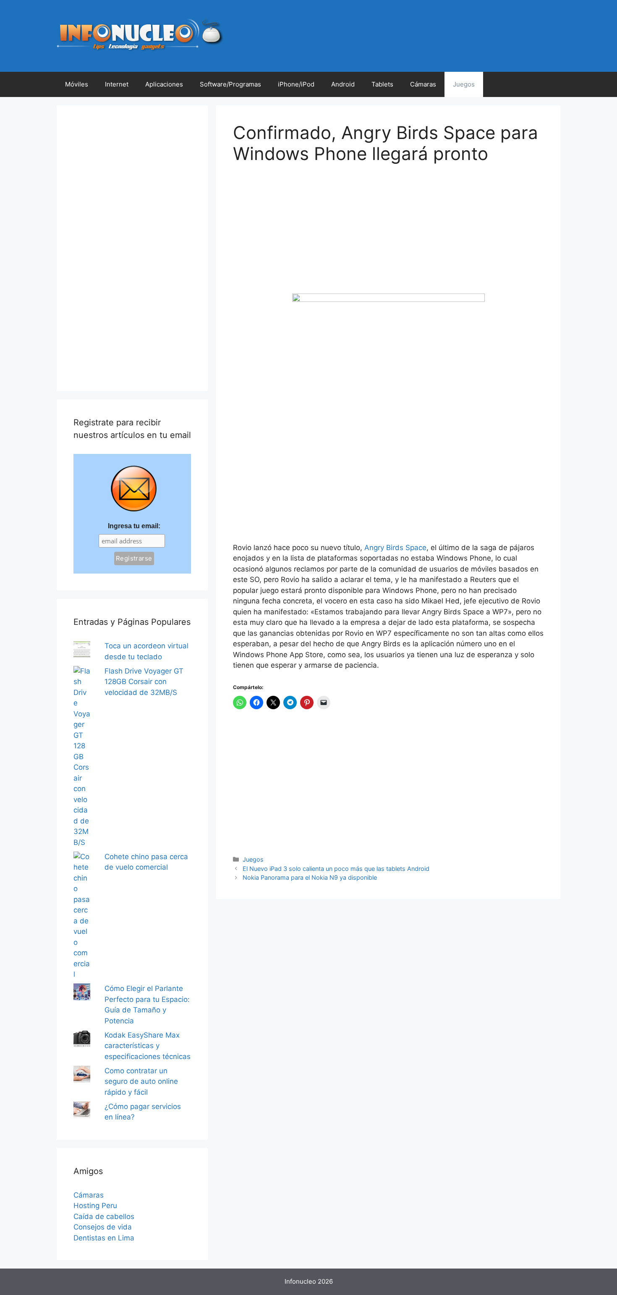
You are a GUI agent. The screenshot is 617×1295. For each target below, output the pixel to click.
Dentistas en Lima (103, 1238)
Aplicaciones (164, 84)
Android (343, 84)
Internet (116, 84)
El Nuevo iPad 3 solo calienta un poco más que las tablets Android (336, 868)
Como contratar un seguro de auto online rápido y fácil (141, 1081)
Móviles (76, 84)
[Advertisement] (296, 234)
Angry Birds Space (395, 547)
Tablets (382, 84)
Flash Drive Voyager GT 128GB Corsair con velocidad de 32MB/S (144, 682)
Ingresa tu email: (134, 526)
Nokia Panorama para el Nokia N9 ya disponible (310, 877)
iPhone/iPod (296, 84)
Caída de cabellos (103, 1216)
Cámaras (423, 84)
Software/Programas (230, 84)
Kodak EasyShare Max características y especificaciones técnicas (148, 1046)
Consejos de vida (102, 1227)
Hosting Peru (95, 1205)
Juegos (464, 84)
